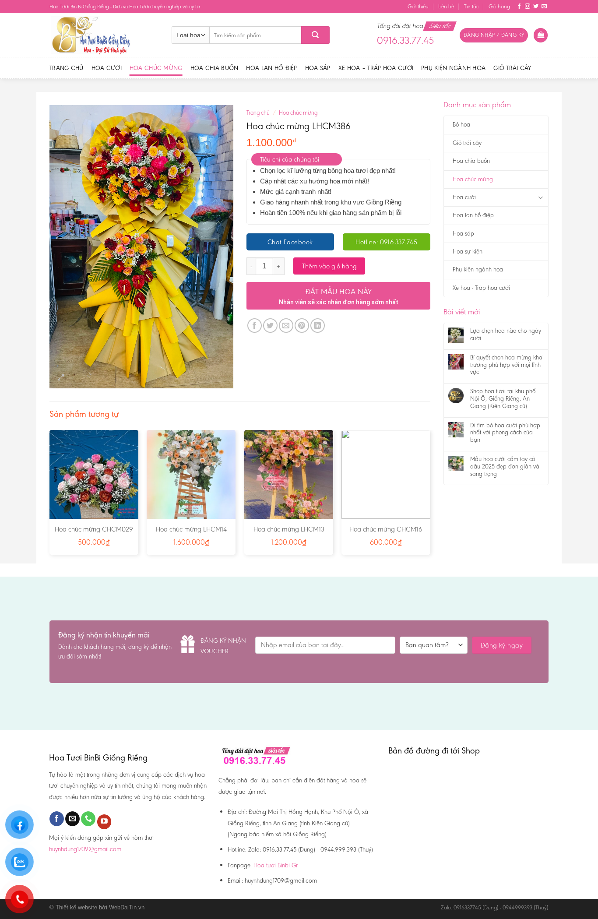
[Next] (429, 496)
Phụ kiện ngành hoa (453, 68)
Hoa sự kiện (467, 251)
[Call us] (88, 818)
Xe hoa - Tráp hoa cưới (481, 288)
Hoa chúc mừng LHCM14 (191, 529)
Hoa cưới (106, 68)
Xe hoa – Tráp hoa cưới (375, 68)
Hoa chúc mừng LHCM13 (288, 529)
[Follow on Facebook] (519, 7)
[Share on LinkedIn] (317, 325)
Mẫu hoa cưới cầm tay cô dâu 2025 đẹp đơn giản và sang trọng (504, 467)
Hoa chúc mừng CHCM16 (385, 529)
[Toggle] (540, 198)
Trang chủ (66, 68)
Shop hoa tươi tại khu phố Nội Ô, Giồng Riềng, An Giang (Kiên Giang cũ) (502, 399)
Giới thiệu (418, 6)
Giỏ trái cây (512, 68)
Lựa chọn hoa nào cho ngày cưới (505, 334)
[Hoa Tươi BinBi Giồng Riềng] (103, 35)
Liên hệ (446, 6)
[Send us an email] (544, 7)
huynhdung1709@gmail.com (85, 849)
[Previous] (49, 496)
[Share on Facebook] (254, 325)
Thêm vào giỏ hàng (329, 266)
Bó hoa (461, 124)
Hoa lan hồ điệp (271, 68)
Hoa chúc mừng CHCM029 (94, 529)
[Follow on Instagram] (527, 7)
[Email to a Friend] (286, 325)
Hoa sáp (318, 68)
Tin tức (471, 6)
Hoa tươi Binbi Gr (275, 865)
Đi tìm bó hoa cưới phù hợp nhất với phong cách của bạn (505, 433)
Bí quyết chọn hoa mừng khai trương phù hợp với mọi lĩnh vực (507, 365)
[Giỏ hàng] (541, 35)
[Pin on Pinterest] (302, 325)
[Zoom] (61, 377)
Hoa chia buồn (214, 68)
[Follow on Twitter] (535, 7)
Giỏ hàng (499, 6)
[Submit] (315, 35)
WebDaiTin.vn (126, 907)
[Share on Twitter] (270, 325)
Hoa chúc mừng (156, 68)
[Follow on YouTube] (104, 821)
